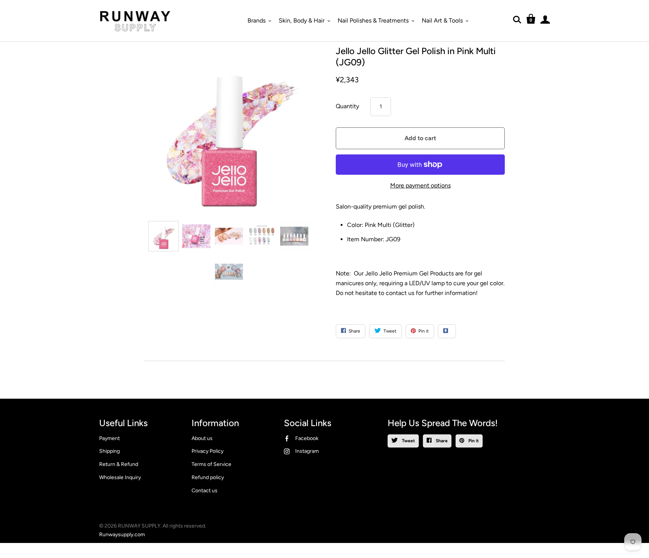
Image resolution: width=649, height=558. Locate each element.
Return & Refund (118, 464)
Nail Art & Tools (442, 20)
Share (441, 440)
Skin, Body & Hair (301, 20)
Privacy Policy (207, 451)
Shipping (109, 451)
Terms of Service (211, 464)
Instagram (307, 451)
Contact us (204, 490)
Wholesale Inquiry (120, 477)
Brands (257, 20)
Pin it (473, 440)
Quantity (347, 106)
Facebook (306, 438)
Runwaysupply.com (122, 534)
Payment (109, 438)
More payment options (420, 185)
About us (202, 438)
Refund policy (208, 477)
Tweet (408, 440)
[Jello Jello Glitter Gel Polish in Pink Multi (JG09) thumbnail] (163, 236)
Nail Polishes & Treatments (373, 20)
